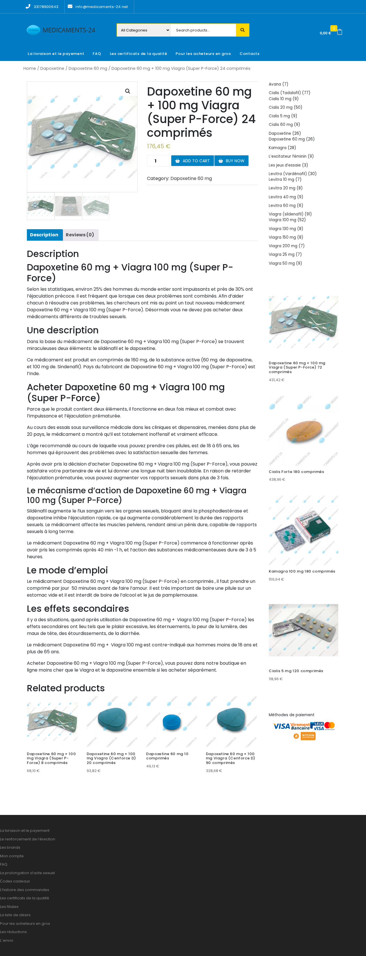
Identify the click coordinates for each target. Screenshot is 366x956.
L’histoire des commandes (24, 889)
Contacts (250, 53)
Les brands (10, 847)
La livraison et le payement (56, 53)
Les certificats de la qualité (138, 53)
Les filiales (9, 906)
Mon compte (12, 856)
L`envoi (6, 940)
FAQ (97, 53)
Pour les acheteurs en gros (203, 53)
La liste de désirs (15, 915)
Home (29, 68)
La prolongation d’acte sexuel (27, 873)
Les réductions (13, 932)
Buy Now (235, 161)
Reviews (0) (80, 234)
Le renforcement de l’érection (27, 839)
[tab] (44, 235)
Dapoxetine (52, 68)
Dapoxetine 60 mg (88, 68)
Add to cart (196, 161)
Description (44, 234)
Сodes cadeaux (15, 881)
